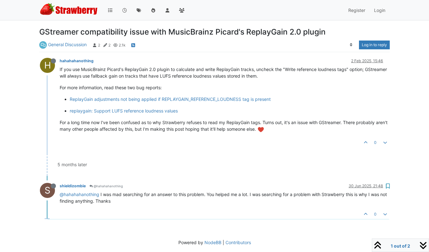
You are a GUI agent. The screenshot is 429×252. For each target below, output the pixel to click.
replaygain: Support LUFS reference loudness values (124, 110)
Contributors (238, 242)
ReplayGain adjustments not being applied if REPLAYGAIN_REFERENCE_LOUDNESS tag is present (170, 99)
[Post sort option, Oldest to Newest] (351, 45)
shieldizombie (73, 186)
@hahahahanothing (108, 186)
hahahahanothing (77, 60)
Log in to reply (374, 44)
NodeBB (212, 242)
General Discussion (67, 44)
